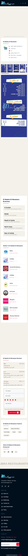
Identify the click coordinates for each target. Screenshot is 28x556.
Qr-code (5, 526)
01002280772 (19, 46)
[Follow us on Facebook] (2, 486)
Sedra (11, 283)
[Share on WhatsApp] (16, 452)
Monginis (12, 299)
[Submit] (18, 544)
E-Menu (5, 523)
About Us (5, 493)
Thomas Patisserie (14, 315)
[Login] (23, 3)
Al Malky (12, 275)
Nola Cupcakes (14, 307)
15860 (11, 46)
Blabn (11, 250)
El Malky (12, 259)
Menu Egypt (13, 548)
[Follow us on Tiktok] (8, 486)
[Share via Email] (12, 452)
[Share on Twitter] (8, 452)
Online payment (7, 530)
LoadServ (19, 555)
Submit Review (13, 412)
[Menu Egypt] (7, 3)
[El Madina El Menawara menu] (3, 68)
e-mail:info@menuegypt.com (8, 539)
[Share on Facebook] (4, 452)
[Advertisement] (14, 21)
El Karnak (12, 291)
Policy (4, 509)
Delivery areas (13, 57)
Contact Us (6, 503)
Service (3, 513)
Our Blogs (5, 496)
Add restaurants (7, 517)
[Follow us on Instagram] (5, 486)
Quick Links (3, 490)
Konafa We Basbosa (15, 267)
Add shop (5, 520)
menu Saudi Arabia (8, 506)
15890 (14, 46)
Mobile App (6, 500)
